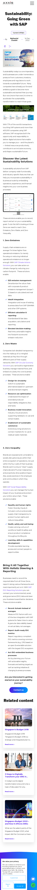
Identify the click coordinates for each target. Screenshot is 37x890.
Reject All (8, 885)
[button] (33, 885)
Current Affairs (18, 33)
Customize (14, 878)
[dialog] (14, 874)
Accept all (20, 886)
